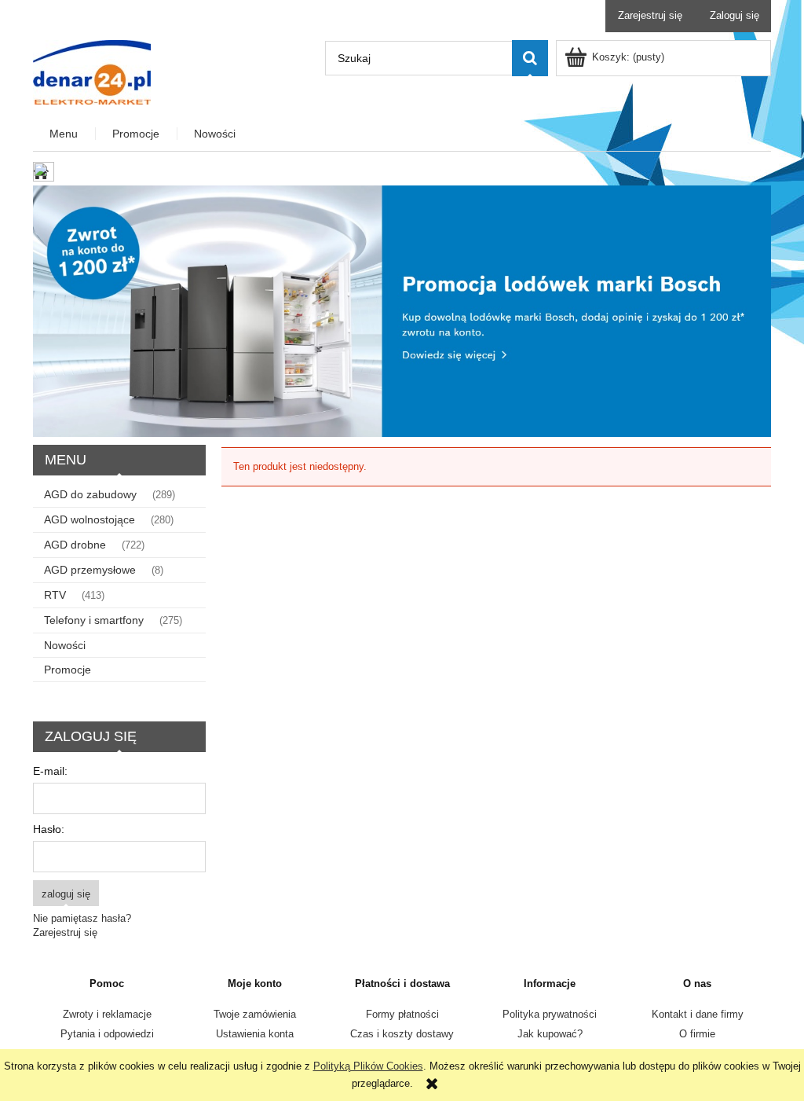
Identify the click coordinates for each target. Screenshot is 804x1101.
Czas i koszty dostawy (402, 1034)
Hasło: (48, 829)
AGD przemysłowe (90, 569)
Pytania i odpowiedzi (107, 1034)
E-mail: (50, 771)
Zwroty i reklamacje (107, 1014)
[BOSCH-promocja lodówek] (402, 311)
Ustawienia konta (255, 1034)
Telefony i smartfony (94, 620)
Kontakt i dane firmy (698, 1014)
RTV (55, 595)
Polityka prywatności (549, 1014)
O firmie (697, 1034)
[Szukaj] (530, 58)
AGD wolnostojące (89, 519)
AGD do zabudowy (90, 494)
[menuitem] (64, 134)
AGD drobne (75, 544)
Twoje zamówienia (255, 1014)
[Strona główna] (92, 71)
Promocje (67, 669)
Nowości (65, 645)
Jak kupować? (550, 1034)
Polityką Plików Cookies (368, 1066)
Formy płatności (402, 1014)
